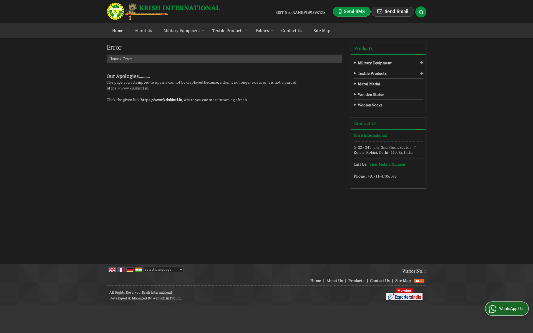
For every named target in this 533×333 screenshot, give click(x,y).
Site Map (322, 30)
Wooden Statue (371, 94)
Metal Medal (369, 83)
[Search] (420, 11)
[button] (387, 164)
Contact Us (291, 30)
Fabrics (262, 30)
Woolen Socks (370, 104)
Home (117, 30)
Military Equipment (182, 30)
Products (363, 48)
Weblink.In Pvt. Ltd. (167, 298)
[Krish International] (163, 12)
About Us (143, 30)
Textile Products (227, 30)
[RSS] (419, 280)
